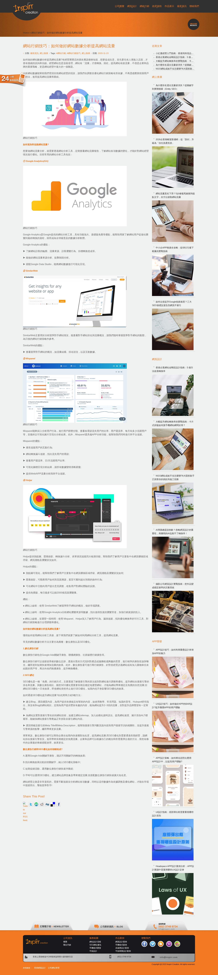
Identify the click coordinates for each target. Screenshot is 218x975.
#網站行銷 (61, 53)
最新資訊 (34, 53)
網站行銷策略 (106, 73)
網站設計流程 (95, 942)
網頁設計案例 (121, 942)
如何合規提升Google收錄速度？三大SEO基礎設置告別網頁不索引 (172, 303)
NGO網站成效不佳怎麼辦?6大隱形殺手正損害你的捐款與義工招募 (173, 477)
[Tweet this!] (30, 804)
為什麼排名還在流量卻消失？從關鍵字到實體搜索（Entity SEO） (173, 87)
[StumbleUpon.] (36, 804)
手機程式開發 (95, 948)
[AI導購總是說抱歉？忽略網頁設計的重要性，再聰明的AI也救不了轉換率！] (173, 557)
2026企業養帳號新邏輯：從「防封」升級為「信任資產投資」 (173, 141)
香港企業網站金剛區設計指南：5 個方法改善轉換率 (181, 57)
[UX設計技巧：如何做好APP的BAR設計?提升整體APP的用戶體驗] (173, 731)
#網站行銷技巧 (74, 53)
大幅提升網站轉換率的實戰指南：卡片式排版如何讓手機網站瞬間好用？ (173, 423)
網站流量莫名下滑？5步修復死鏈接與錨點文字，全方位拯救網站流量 (173, 195)
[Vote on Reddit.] (41, 804)
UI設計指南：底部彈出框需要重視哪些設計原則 (173, 814)
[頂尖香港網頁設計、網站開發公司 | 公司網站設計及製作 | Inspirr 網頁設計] (26, 7)
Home (26, 32)
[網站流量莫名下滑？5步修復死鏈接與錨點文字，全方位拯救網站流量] (173, 221)
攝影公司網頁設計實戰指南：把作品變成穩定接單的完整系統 (173, 586)
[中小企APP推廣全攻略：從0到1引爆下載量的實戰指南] (173, 275)
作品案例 (119, 938)
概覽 (65, 942)
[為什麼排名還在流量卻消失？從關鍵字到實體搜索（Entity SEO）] (173, 113)
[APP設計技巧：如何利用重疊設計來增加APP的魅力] (173, 677)
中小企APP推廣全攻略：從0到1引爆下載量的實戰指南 (173, 249)
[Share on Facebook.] (58, 804)
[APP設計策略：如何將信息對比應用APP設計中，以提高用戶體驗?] (173, 785)
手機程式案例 (121, 945)
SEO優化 (85, 642)
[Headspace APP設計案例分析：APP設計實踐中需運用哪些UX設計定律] (173, 894)
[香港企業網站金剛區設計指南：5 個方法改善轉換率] (173, 395)
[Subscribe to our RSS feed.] (25, 804)
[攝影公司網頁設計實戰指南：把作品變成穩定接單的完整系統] (173, 611)
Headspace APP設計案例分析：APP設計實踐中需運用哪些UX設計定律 (173, 868)
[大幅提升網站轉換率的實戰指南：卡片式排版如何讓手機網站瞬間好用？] (173, 449)
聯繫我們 (145, 938)
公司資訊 (67, 938)
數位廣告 (70, 642)
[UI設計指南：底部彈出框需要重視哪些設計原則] (173, 839)
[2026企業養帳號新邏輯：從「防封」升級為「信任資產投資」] (173, 167)
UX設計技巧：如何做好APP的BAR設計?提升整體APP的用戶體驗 (172, 706)
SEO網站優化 (95, 945)
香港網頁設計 (40, 968)
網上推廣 (44, 53)
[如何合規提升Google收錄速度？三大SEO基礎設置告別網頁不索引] (173, 329)
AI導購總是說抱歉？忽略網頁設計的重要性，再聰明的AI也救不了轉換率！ (172, 532)
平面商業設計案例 (123, 951)
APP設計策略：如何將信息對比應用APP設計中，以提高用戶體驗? (171, 760)
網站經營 (49, 67)
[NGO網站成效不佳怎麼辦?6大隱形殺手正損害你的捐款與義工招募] (173, 503)
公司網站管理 (53, 968)
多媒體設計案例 (122, 948)
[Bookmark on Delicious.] (52, 804)
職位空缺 (67, 945)
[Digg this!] (47, 804)
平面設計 (93, 951)
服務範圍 (93, 938)
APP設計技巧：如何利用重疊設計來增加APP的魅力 (173, 651)
